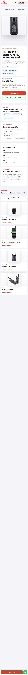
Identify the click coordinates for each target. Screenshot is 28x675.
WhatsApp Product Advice (14, 98)
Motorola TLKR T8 (8, 290)
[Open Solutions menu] (26, 2)
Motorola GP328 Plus (9, 266)
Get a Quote (12, 672)
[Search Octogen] (12, 2)
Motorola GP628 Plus (9, 219)
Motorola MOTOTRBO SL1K (11, 243)
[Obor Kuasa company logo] (20, 2)
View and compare (7, 222)
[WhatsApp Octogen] (15, 2)
